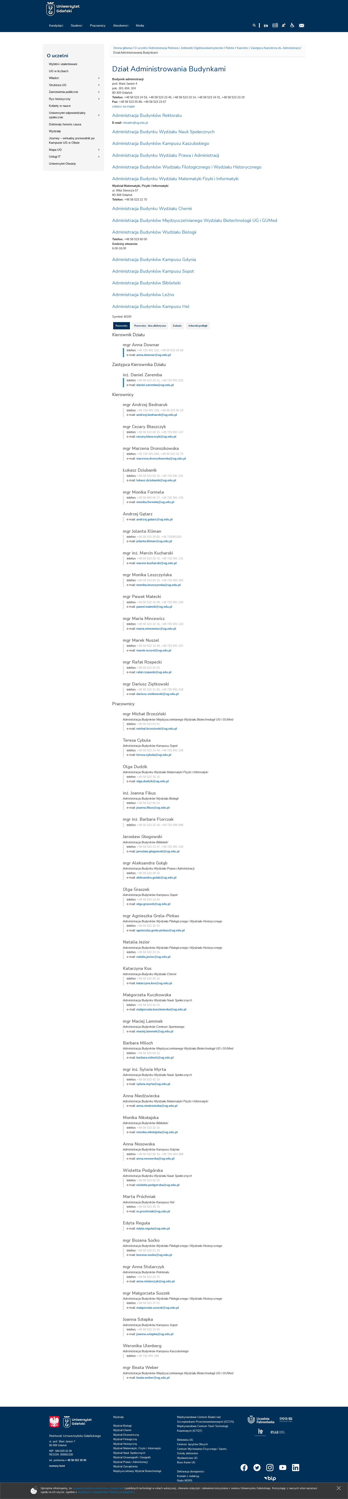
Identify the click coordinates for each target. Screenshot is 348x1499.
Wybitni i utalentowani (63, 64)
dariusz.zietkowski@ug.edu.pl (157, 694)
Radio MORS (184, 1480)
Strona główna (122, 48)
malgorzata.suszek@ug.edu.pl (157, 1307)
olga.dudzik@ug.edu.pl (152, 781)
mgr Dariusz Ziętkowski (146, 684)
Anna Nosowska (139, 1144)
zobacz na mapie (123, 106)
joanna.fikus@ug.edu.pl (153, 807)
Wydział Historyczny (125, 1443)
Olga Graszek (136, 889)
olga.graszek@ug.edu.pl (153, 904)
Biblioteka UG (185, 1439)
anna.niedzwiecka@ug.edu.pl (156, 1105)
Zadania (177, 325)
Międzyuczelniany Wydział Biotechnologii (137, 1471)
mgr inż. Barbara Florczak (148, 819)
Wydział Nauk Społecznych (129, 1452)
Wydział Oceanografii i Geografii (132, 1457)
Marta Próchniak (139, 1196)
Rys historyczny (59, 99)
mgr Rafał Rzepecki (142, 662)
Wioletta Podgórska (143, 1170)
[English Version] (266, 26)
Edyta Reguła (136, 1223)
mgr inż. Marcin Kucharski (148, 553)
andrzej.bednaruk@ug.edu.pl (156, 414)
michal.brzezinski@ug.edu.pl (156, 728)
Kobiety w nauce (60, 105)
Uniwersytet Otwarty (62, 163)
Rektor (230, 48)
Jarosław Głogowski (142, 836)
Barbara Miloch (138, 1043)
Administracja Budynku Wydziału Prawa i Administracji (165, 155)
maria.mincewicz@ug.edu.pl (156, 628)
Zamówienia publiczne (63, 92)
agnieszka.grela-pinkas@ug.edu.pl (160, 930)
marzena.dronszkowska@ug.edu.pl (161, 458)
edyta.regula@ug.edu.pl (153, 1228)
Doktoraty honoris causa (65, 124)
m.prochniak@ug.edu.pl (153, 1211)
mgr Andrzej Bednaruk (145, 405)
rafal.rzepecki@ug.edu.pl (153, 672)
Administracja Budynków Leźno (143, 295)
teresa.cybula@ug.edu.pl (153, 754)
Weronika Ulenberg (142, 1346)
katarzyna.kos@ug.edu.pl (154, 983)
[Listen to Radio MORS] (275, 25)
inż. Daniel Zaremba (142, 375)
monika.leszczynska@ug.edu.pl (158, 585)
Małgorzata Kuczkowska (147, 995)
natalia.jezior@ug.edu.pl (153, 956)
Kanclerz (243, 48)
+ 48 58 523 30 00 (75, 1460)
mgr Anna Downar (141, 345)
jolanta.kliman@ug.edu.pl (154, 541)
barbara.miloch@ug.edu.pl (155, 1057)
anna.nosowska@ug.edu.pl (155, 1158)
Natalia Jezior (136, 942)
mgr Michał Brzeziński (144, 714)
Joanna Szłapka (138, 1319)
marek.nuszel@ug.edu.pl (153, 650)
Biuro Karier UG (186, 1462)
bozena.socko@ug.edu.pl (154, 1255)
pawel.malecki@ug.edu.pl (154, 606)
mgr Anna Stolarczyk (143, 1267)
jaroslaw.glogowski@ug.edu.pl (157, 851)
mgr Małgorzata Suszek (146, 1293)
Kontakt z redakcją (188, 1476)
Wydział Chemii (122, 1430)
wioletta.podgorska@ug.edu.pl (157, 1185)
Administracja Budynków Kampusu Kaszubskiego (160, 143)
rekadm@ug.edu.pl (135, 122)
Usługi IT (55, 156)
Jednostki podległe (197, 325)
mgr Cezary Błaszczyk (144, 427)
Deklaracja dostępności (190, 1471)
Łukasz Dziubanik (140, 470)
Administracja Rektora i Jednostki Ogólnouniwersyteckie (186, 48)
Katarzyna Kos (137, 968)
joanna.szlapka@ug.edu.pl (154, 1334)
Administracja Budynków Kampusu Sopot (153, 271)
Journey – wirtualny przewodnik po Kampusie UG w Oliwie (71, 140)
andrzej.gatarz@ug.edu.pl (154, 519)
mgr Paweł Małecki (142, 596)
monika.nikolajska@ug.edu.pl (157, 1132)
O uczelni (57, 55)
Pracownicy (121, 325)
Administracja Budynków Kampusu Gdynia (154, 260)
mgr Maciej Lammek (143, 1021)
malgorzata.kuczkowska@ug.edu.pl (161, 1009)
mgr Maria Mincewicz (144, 618)
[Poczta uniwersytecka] (301, 25)
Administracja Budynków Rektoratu (147, 115)
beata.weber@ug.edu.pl (153, 1377)
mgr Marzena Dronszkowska (151, 448)
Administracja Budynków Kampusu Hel (151, 307)
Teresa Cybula (137, 740)
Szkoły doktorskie (187, 1453)
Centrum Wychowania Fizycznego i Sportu (202, 1448)
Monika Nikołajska (141, 1117)
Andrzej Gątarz (137, 514)
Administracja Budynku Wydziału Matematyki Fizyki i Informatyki (175, 179)
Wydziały (55, 131)
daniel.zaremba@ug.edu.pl (155, 385)
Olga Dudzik (135, 767)
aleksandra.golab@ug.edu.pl (156, 877)
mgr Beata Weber (140, 1367)
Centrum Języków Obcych (192, 1444)
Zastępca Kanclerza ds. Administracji (275, 48)
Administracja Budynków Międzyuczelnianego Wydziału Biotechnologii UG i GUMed (194, 220)
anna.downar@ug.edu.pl (153, 355)
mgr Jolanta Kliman (142, 531)
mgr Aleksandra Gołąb (145, 863)
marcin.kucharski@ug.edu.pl (156, 563)
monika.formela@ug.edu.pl (155, 502)
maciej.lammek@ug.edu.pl (154, 1031)
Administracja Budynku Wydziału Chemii (152, 209)
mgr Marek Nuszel (141, 640)
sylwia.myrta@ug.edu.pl (153, 1084)
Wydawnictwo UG (187, 1457)
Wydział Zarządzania (125, 1466)
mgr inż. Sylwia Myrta (144, 1069)
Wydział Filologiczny (125, 1439)
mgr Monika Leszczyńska (147, 575)
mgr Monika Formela (143, 492)
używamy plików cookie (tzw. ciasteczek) (97, 1488)
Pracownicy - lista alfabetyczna (150, 325)
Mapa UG (55, 149)
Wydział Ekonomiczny (126, 1434)
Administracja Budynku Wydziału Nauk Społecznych (163, 132)
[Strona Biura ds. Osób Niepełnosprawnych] (292, 25)
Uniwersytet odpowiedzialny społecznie (67, 115)
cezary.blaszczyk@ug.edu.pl (156, 436)
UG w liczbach (58, 71)
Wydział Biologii (122, 1425)
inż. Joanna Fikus (139, 793)
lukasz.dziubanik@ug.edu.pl (156, 480)
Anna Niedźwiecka (141, 1096)
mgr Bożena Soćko (141, 1240)
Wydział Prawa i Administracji (130, 1462)
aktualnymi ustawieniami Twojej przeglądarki (106, 1492)
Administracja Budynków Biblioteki (146, 283)
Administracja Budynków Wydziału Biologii (154, 232)
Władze (54, 78)
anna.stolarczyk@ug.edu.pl (155, 1281)
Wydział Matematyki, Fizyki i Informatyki (137, 1448)
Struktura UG (57, 85)
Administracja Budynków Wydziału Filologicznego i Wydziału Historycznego (186, 167)
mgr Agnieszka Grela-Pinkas (151, 916)
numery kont (57, 1465)
